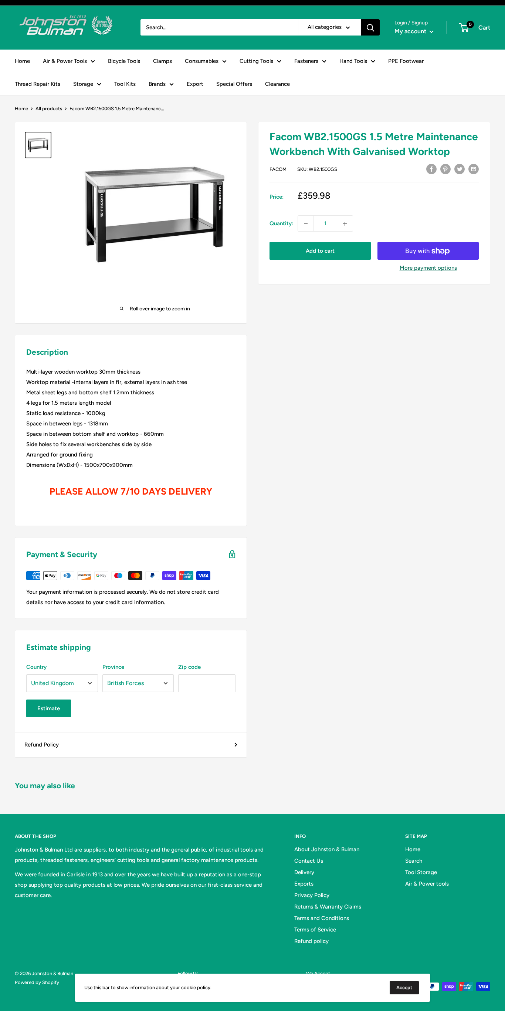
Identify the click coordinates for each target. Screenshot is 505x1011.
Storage (83, 84)
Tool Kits (125, 84)
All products (48, 108)
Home (22, 61)
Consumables (201, 61)
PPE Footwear (406, 61)
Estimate (48, 708)
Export (195, 84)
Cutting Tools (256, 61)
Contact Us (308, 860)
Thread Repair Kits (37, 84)
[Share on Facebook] (431, 168)
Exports (303, 883)
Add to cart (320, 251)
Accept (404, 987)
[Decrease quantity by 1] (305, 224)
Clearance (277, 84)
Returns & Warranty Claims (327, 906)
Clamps (162, 61)
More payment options (428, 268)
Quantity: (281, 223)
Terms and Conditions (321, 918)
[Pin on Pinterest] (445, 168)
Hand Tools (353, 61)
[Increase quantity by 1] (345, 224)
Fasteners (306, 61)
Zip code (189, 667)
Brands (157, 84)
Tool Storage (421, 872)
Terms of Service (315, 929)
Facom (278, 169)
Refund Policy (41, 744)
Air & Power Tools (65, 61)
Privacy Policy (311, 895)
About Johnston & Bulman (326, 849)
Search (413, 860)
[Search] (370, 27)
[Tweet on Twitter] (459, 168)
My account (411, 31)
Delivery (304, 872)
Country (36, 667)
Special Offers (234, 84)
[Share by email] (473, 168)
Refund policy (311, 941)
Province (113, 667)
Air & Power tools (427, 883)
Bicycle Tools (124, 61)
